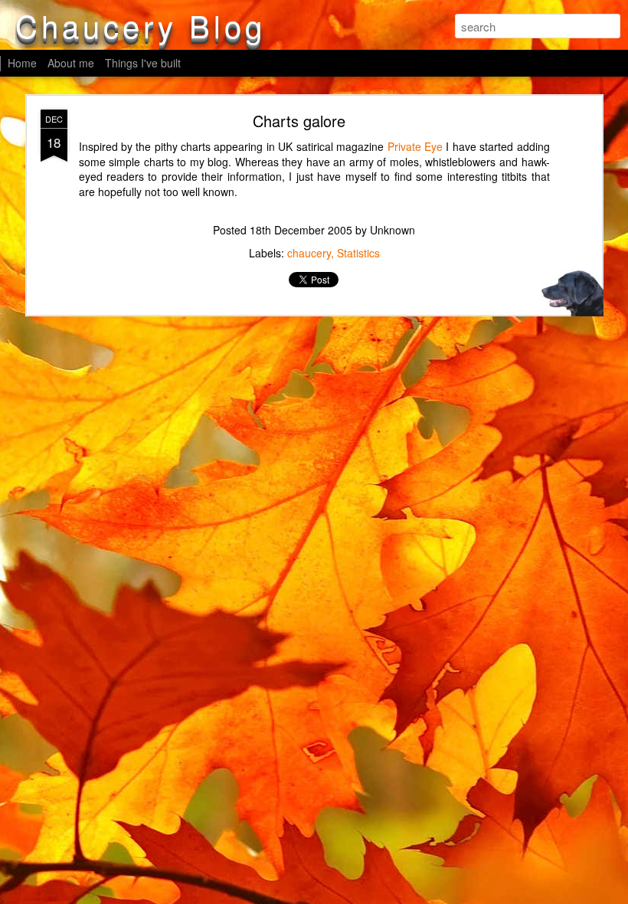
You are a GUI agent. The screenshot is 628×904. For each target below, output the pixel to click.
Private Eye (415, 146)
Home (22, 62)
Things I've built (143, 62)
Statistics (358, 252)
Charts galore (299, 121)
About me (70, 62)
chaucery (309, 252)
